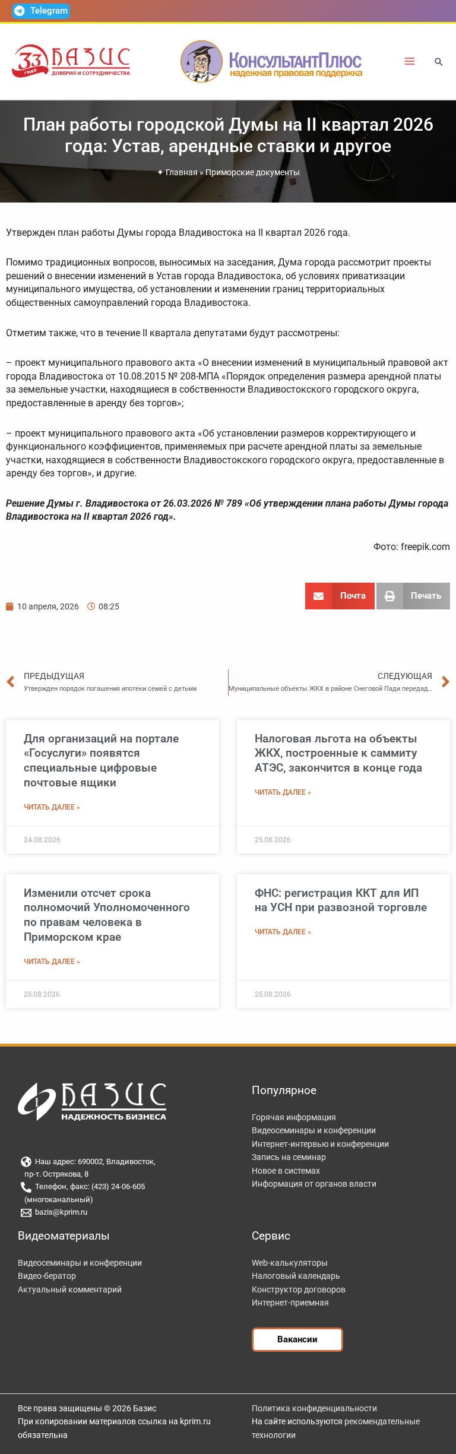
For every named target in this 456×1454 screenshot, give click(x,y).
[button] (438, 62)
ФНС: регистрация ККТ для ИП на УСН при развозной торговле (341, 900)
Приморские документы (252, 172)
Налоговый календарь (296, 1276)
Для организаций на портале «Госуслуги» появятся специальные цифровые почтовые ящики (101, 760)
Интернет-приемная (290, 1302)
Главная (182, 172)
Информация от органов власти (314, 1184)
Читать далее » (52, 807)
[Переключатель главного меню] (410, 61)
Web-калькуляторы (290, 1262)
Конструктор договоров (299, 1289)
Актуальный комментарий (70, 1289)
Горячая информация (294, 1117)
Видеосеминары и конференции (314, 1130)
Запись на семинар (289, 1157)
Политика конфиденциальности (314, 1408)
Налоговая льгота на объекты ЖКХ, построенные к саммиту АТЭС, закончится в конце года (338, 753)
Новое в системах (286, 1170)
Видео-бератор (47, 1276)
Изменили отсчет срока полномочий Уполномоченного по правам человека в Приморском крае (107, 915)
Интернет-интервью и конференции (320, 1144)
